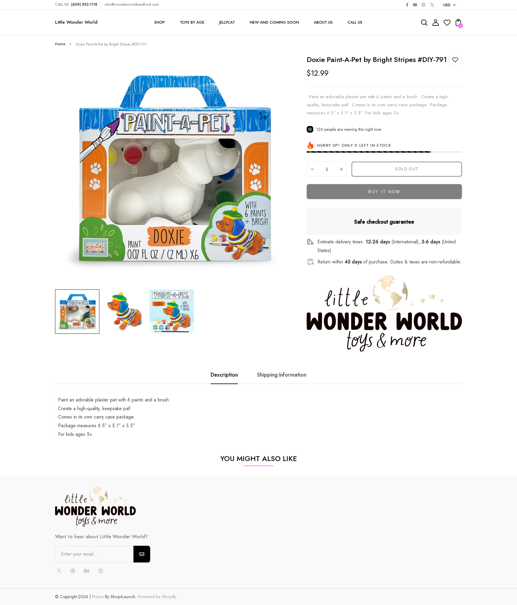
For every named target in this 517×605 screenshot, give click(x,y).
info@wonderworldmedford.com (132, 4)
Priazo (98, 597)
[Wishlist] (447, 24)
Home (60, 44)
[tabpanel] (78, 311)
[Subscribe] (141, 554)
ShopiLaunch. (123, 597)
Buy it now (384, 191)
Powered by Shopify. (156, 597)
